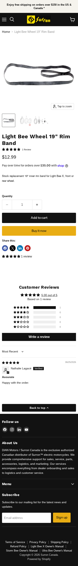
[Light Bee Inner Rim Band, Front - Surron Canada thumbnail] (8, 120)
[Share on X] (13, 248)
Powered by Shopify (39, 559)
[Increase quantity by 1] (37, 205)
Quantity (7, 196)
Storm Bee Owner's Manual (22, 550)
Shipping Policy (60, 542)
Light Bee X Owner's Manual (47, 546)
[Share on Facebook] (5, 248)
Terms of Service (15, 542)
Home (6, 31)
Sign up (61, 517)
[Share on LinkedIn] (20, 248)
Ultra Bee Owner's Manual (57, 550)
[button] (11, 256)
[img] (10, 362)
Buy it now (39, 231)
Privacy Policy (37, 542)
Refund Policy (18, 546)
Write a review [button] (39, 337)
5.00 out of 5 (49, 295)
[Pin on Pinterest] (28, 248)
